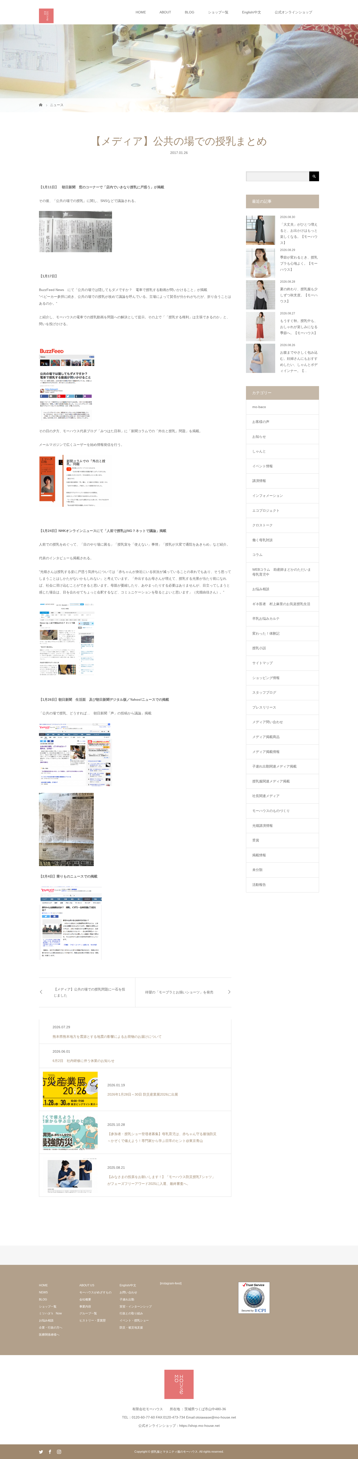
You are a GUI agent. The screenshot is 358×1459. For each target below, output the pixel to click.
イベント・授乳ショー (134, 1320)
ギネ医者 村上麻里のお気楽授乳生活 (281, 604)
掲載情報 (259, 855)
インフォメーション (267, 496)
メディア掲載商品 (266, 737)
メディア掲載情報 (266, 752)
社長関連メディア (266, 796)
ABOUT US (86, 1285)
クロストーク (262, 525)
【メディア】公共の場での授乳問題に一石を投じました (89, 992)
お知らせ (259, 437)
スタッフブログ (264, 692)
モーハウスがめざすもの (95, 1292)
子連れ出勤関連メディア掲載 (274, 766)
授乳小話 (259, 648)
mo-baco (259, 407)
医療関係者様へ (49, 1334)
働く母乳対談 (262, 540)
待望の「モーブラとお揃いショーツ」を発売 (179, 992)
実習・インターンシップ (136, 1306)
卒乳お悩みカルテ (266, 618)
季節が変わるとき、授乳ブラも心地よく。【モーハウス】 (299, 263)
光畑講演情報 (262, 826)
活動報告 (259, 885)
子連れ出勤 (127, 1299)
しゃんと (259, 451)
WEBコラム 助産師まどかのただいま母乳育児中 (281, 572)
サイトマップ (262, 663)
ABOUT (165, 12)
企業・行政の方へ (50, 1327)
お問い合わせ (128, 1292)
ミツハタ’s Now (50, 1313)
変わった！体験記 (266, 633)
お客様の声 (260, 422)
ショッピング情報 (266, 678)
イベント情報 (262, 466)
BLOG (189, 12)
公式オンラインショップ (293, 12)
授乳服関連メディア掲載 (271, 781)
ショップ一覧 (218, 12)
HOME (141, 12)
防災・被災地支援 (131, 1327)
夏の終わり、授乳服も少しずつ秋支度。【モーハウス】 (299, 295)
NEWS (43, 1292)
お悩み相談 (260, 589)
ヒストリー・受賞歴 (92, 1320)
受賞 (255, 840)
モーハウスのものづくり (271, 811)
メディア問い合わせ (267, 722)
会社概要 (85, 1299)
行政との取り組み (131, 1313)
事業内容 (85, 1306)
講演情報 (259, 481)
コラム (257, 555)
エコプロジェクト (266, 510)
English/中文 (251, 12)
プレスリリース (264, 707)
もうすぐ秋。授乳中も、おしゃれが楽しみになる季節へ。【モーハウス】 (299, 327)
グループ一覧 (88, 1313)
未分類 (257, 870)
